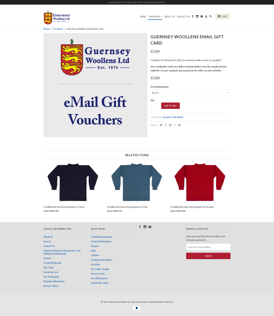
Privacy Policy (50, 286)
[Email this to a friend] (179, 125)
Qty (152, 100)
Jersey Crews (98, 273)
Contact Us (183, 16)
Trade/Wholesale (52, 263)
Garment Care (50, 272)
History (47, 258)
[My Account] (206, 17)
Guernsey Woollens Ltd (120, 302)
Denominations (159, 86)
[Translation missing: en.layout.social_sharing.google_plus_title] (174, 125)
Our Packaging (51, 276)
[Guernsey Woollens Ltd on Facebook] (193, 17)
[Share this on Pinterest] (169, 125)
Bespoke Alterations (54, 281)
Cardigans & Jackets (101, 260)
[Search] (210, 17)
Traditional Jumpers (101, 237)
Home (143, 16)
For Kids (95, 264)
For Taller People (100, 269)
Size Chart (48, 267)
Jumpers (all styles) (173, 117)
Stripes (94, 246)
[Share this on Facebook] (165, 125)
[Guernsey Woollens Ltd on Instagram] (197, 17)
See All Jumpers (99, 278)
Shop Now (155, 16)
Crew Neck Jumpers (101, 241)
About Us (169, 16)
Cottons (95, 255)
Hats (93, 250)
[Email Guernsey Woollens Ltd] (201, 17)
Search (47, 241)
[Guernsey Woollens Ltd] (56, 17)
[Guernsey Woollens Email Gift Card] (95, 85)
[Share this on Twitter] (160, 125)
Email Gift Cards (99, 283)
